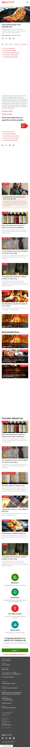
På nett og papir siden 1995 (8, 683)
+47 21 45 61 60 (9, 700)
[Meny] (27, 2)
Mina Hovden (5, 669)
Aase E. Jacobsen (6, 35)
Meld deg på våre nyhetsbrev (9, 707)
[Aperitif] (8, 2)
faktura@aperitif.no (6, 724)
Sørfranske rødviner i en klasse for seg (13, 485)
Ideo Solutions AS (10, 742)
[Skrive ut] (13, 38)
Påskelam (17, 44)
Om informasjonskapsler (8, 677)
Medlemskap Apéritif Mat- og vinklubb (11, 694)
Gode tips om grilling (7, 114)
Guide (11, 44)
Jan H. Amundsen (6, 664)
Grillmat (7, 44)
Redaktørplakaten (16, 674)
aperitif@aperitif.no (6, 698)
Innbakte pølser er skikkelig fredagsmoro (14, 533)
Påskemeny (24, 44)
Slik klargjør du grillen (7, 111)
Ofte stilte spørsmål (6, 703)
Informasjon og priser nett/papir (9, 688)
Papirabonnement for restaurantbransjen (12, 692)
